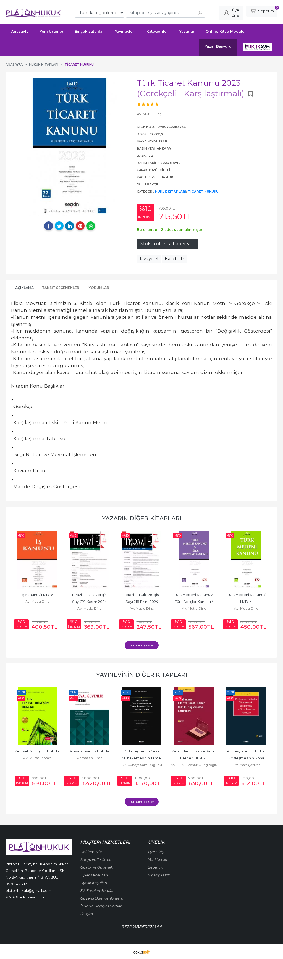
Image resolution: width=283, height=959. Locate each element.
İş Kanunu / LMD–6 (37, 595)
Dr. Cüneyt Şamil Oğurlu (142, 765)
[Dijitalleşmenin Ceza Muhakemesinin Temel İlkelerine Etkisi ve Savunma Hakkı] (141, 716)
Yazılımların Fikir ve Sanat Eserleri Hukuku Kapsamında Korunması (194, 758)
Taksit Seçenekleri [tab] (61, 288)
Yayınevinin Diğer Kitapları (141, 674)
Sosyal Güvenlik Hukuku (89, 751)
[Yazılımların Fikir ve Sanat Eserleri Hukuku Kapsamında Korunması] (194, 716)
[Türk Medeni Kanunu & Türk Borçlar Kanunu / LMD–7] (194, 560)
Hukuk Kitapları (170, 192)
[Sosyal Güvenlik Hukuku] (89, 716)
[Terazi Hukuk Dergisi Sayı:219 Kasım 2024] (89, 560)
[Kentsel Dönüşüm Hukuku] (37, 716)
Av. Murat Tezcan (37, 758)
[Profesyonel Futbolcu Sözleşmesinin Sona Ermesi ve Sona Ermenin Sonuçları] (246, 716)
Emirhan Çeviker (246, 765)
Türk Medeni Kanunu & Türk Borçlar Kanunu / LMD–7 (194, 602)
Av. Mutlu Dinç (37, 601)
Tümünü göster (141, 645)
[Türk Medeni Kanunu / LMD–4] (246, 560)
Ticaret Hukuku (203, 192)
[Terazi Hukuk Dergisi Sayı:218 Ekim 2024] (141, 560)
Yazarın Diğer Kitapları (141, 518)
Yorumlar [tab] (99, 288)
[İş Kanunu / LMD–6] (37, 560)
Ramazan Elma (89, 758)
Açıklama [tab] (24, 288)
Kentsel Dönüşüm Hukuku (37, 751)
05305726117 (16, 884)
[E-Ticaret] (141, 951)
